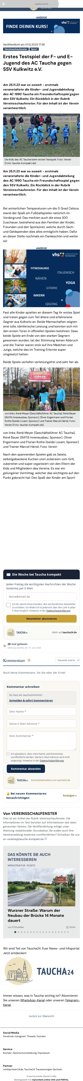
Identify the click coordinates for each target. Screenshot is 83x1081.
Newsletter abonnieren (41, 618)
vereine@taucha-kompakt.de (25, 839)
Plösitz (31, 865)
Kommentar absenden (26, 769)
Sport (34, 49)
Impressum (44, 1053)
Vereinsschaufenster (16, 49)
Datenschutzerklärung (58, 610)
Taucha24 (29, 1069)
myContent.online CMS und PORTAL (50, 1079)
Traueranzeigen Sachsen (49, 1069)
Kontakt (7, 1053)
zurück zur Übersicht (41, 1016)
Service (7, 1049)
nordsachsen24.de (13, 1069)
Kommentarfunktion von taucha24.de (50, 780)
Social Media (11, 1032)
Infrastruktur (17, 865)
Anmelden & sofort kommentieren (31, 700)
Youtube (41, 1036)
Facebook (8, 1036)
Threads (31, 1036)
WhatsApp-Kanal (32, 1000)
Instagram (20, 1036)
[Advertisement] (41, 524)
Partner (7, 1065)
